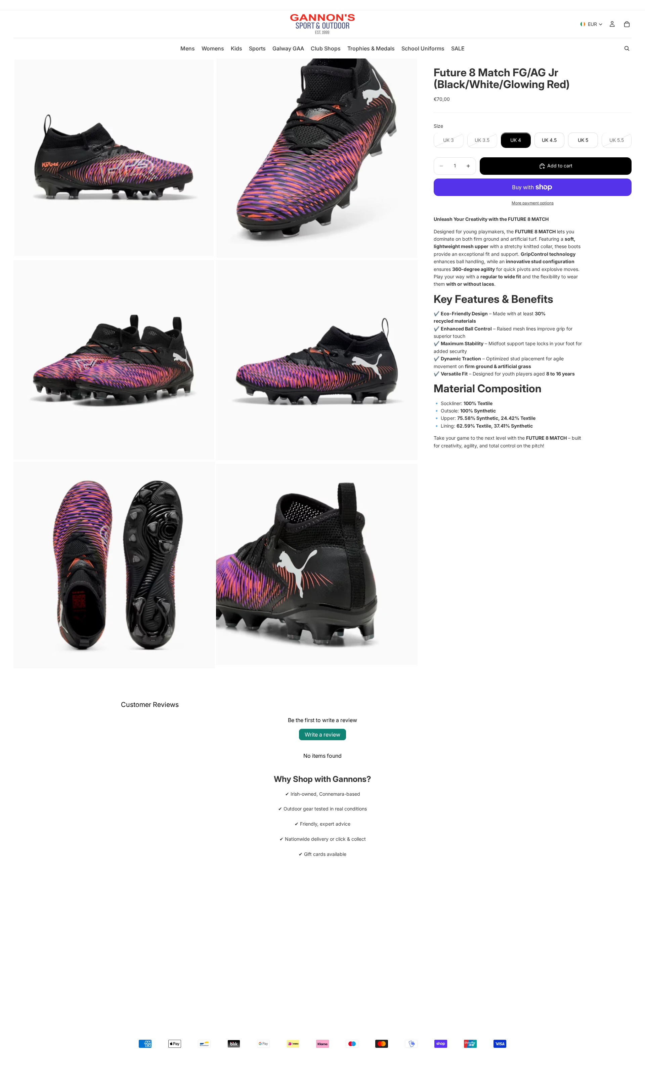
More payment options (533, 203)
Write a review (322, 734)
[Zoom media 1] (114, 158)
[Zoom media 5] (114, 565)
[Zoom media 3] (114, 360)
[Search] (626, 48)
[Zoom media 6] (317, 565)
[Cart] (626, 24)
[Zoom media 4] (317, 360)
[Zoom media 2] (317, 158)
